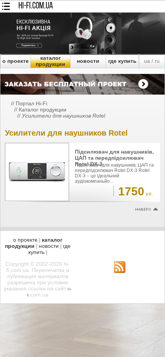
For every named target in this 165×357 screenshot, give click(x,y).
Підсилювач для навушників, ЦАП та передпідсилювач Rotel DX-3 (114, 158)
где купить (122, 61)
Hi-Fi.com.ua (35, 6)
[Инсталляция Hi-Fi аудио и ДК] (82, 82)
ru (157, 61)
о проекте (15, 61)
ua (147, 61)
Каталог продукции (42, 109)
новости (88, 61)
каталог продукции (50, 61)
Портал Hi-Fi (31, 103)
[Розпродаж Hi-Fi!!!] (82, 52)
